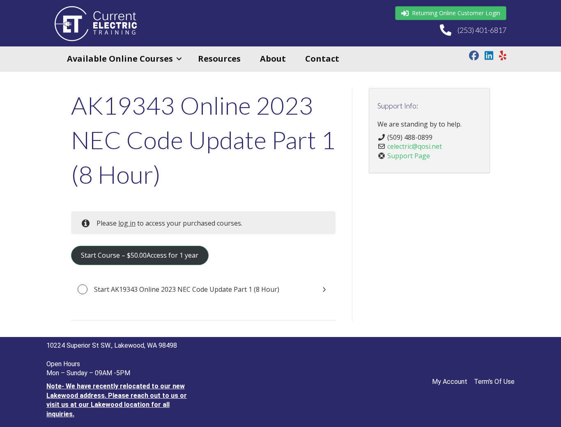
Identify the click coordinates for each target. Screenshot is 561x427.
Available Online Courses (120, 58)
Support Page (408, 155)
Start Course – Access (139, 255)
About (273, 58)
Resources (219, 58)
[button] (179, 58)
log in (127, 223)
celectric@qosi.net (414, 146)
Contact (322, 58)
